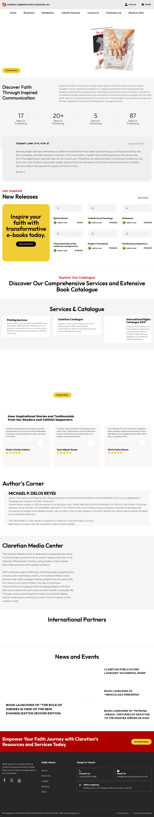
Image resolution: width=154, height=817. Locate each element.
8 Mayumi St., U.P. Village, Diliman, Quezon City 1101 (107, 788)
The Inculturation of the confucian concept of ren (65, 244)
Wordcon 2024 (136, 13)
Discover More (26, 244)
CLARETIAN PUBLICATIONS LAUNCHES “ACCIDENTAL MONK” (125, 671)
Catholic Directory (70, 13)
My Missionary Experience (134, 243)
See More (143, 197)
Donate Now (11, 70)
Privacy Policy (122, 813)
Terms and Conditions (142, 813)
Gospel (44, 781)
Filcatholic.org (113, 13)
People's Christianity (98, 243)
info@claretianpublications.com (132, 776)
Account (132, 4)
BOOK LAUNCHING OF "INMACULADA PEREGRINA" (122, 693)
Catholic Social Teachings (100, 218)
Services (45, 786)
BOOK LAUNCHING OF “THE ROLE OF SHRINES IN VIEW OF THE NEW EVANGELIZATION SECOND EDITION (34, 709)
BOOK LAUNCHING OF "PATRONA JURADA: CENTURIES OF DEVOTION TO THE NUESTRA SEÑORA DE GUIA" (127, 714)
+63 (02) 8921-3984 (88, 776)
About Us (46, 776)
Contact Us (93, 13)
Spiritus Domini (60, 218)
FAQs (44, 792)
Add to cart (62, 223)
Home (13, 13)
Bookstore (29, 13)
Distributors (48, 13)
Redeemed (127, 218)
